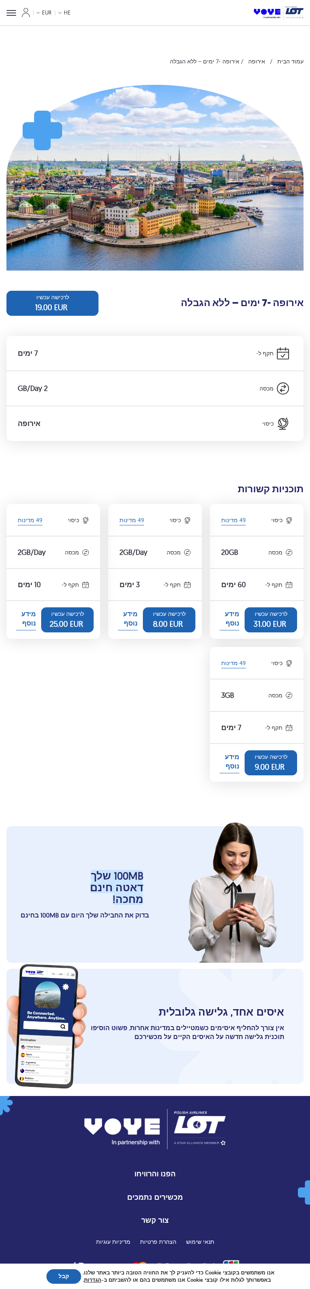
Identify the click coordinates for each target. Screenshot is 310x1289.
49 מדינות (233, 521)
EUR (47, 12)
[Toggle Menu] (11, 13)
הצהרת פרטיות (158, 1241)
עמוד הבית (290, 61)
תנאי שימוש (200, 1241)
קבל (64, 1276)
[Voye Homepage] (279, 13)
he (67, 12)
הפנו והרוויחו (155, 1173)
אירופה (256, 61)
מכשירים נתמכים (155, 1197)
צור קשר (155, 1220)
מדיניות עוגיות (113, 1241)
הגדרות (92, 1280)
